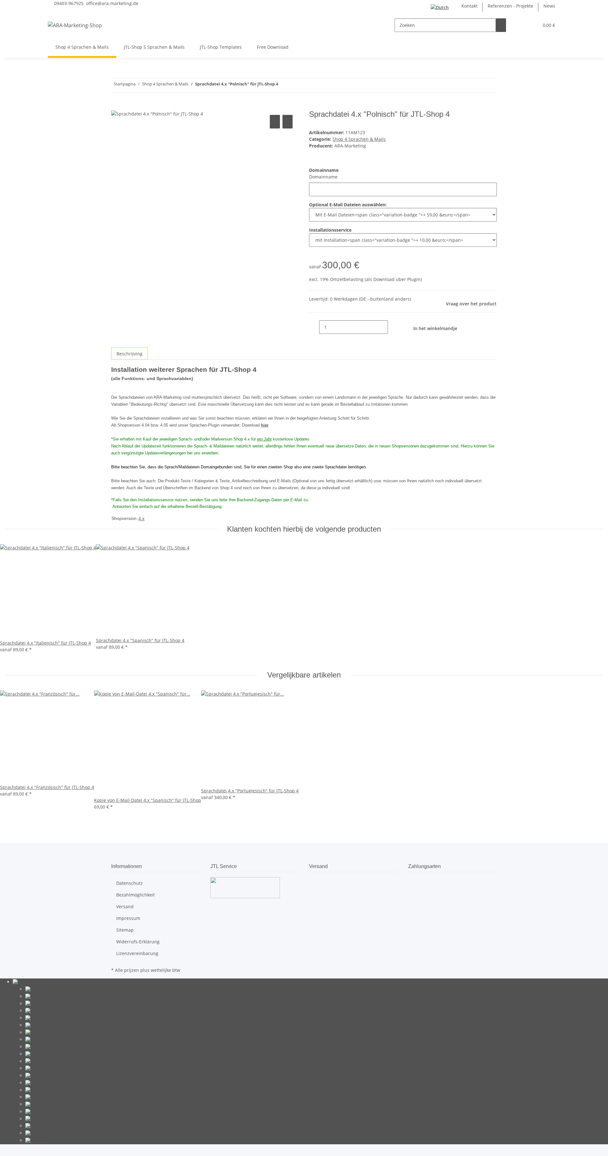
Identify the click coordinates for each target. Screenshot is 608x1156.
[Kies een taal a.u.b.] (441, 7)
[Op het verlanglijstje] (287, 121)
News (549, 6)
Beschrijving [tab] (129, 354)
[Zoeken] (501, 25)
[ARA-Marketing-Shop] (75, 25)
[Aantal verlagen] (314, 327)
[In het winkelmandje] (116, 106)
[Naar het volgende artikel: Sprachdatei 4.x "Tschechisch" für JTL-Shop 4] (283, 85)
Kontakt (469, 6)
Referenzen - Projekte (510, 6)
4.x (141, 519)
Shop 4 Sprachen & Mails (359, 139)
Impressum (128, 918)
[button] (521, 25)
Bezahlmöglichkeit (135, 895)
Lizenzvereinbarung (137, 953)
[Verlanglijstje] (531, 25)
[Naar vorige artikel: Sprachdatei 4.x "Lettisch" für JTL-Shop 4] (294, 85)
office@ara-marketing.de (112, 3)
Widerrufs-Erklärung (138, 942)
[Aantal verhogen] (393, 327)
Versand (125, 906)
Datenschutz (129, 883)
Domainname (323, 177)
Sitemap (125, 930)
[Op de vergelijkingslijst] (275, 121)
